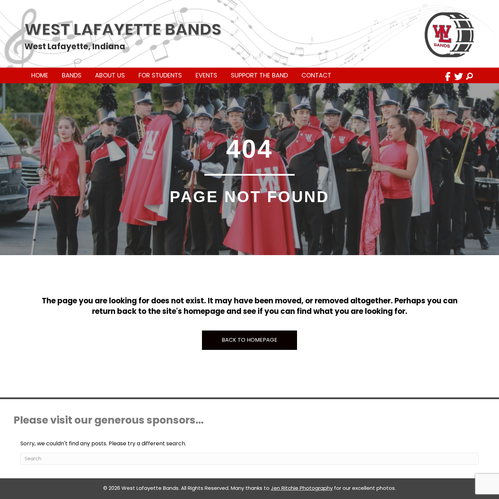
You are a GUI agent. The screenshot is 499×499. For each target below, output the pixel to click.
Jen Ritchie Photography (302, 488)
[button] (448, 76)
